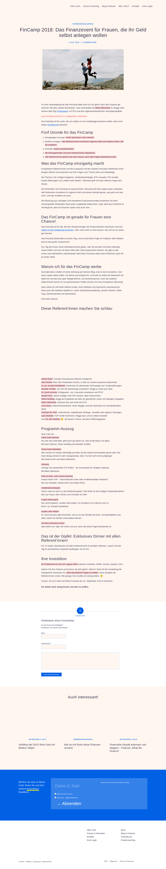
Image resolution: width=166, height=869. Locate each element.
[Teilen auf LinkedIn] (109, 597)
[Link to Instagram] (122, 597)
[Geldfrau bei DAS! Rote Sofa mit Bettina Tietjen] (37, 719)
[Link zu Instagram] (139, 861)
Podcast (131, 833)
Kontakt (90, 837)
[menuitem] (75, 6)
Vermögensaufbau (83, 24)
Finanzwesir (62, 111)
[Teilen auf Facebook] (97, 597)
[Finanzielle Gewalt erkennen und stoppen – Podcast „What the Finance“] (128, 719)
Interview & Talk (37, 739)
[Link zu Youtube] (145, 861)
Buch (123, 830)
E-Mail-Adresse (46, 643)
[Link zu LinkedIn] (142, 861)
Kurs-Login (92, 840)
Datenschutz (47, 861)
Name (43, 633)
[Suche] (156, 6)
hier (128, 782)
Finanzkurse (126, 837)
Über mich (91, 830)
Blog (123, 833)
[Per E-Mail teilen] (115, 597)
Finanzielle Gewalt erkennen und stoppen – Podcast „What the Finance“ (128, 747)
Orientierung (52, 125)
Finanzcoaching (128, 840)
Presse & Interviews (96, 833)
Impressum (37, 861)
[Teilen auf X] (103, 597)
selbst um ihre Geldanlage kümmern (57, 230)
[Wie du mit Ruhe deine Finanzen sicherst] (83, 719)
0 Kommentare (89, 42)
